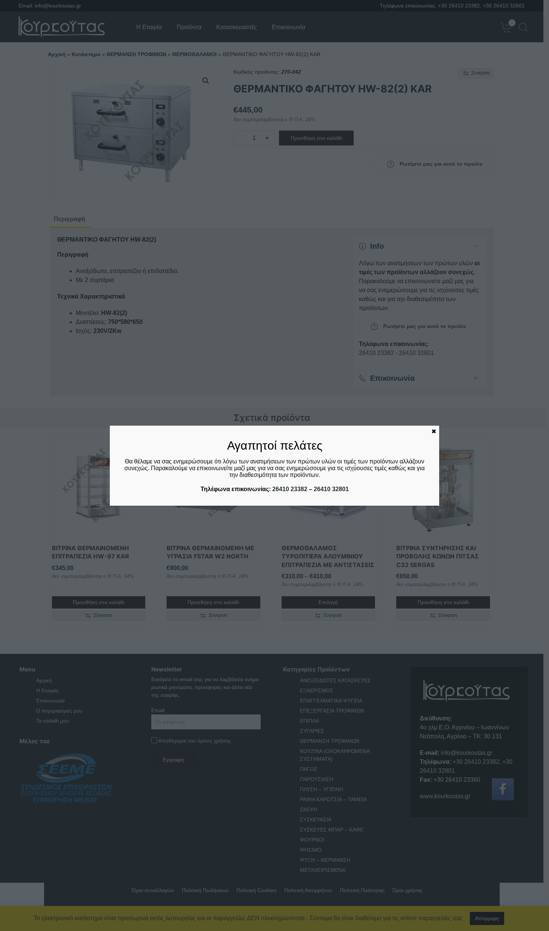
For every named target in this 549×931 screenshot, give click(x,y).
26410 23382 (289, 489)
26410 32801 (331, 489)
